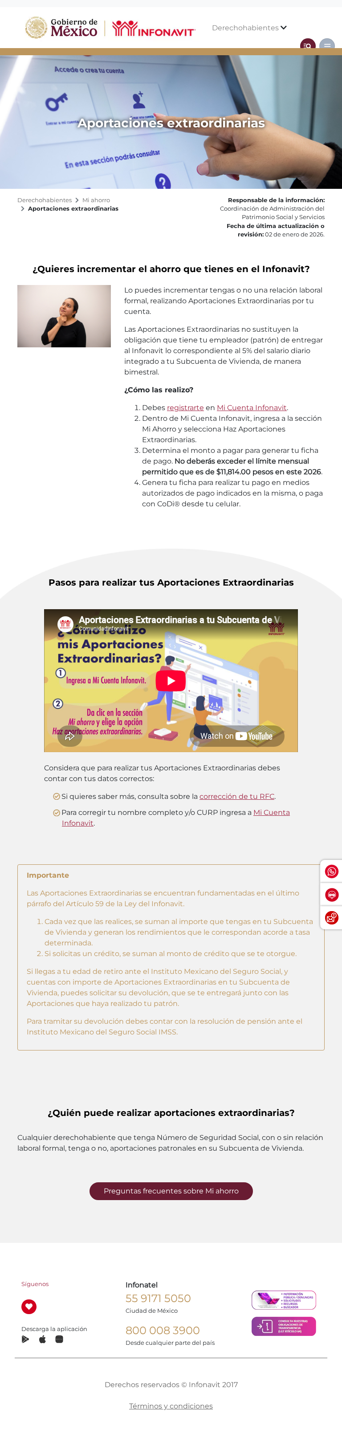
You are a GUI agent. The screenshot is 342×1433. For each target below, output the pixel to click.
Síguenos (35, 1284)
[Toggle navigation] (308, 46)
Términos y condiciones (171, 1406)
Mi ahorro (96, 200)
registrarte (185, 407)
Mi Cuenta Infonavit (252, 407)
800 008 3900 (163, 1330)
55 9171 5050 (158, 1298)
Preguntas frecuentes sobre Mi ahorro (171, 1191)
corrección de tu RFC (237, 796)
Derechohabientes (246, 28)
